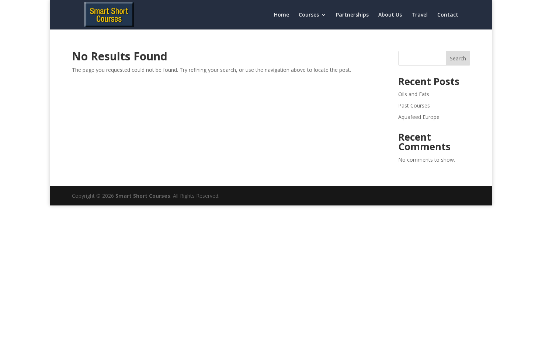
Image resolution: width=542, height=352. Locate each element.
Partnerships (352, 15)
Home (281, 15)
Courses (309, 15)
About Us (390, 15)
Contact (447, 15)
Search (458, 58)
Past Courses (414, 105)
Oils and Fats (413, 94)
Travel (419, 15)
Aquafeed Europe (418, 116)
